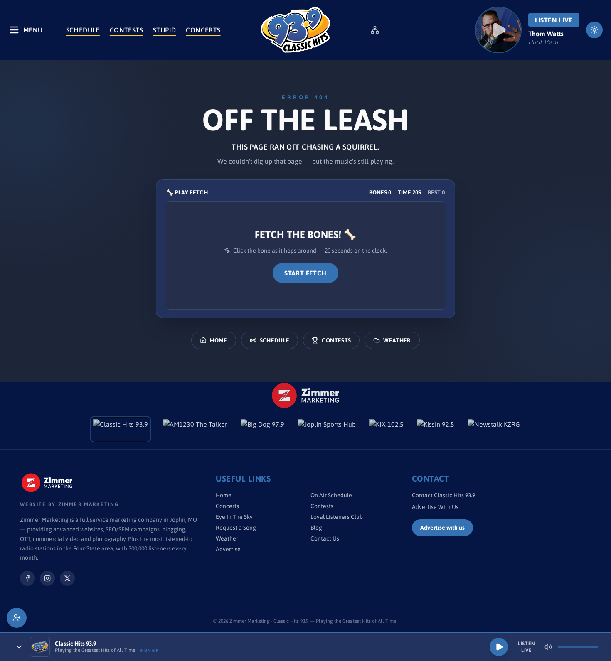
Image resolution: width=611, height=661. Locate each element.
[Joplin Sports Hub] (327, 429)
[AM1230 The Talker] (195, 429)
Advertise (228, 549)
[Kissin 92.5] (435, 429)
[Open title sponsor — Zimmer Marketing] (306, 395)
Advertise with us (442, 527)
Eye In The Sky (234, 517)
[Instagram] (47, 578)
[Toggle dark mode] (594, 30)
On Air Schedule (331, 495)
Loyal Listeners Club (336, 517)
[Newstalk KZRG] (494, 429)
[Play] (499, 647)
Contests (126, 30)
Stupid (164, 30)
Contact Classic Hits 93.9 (443, 495)
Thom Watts (546, 33)
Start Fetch (305, 273)
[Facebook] (27, 578)
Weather (397, 340)
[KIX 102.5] (386, 429)
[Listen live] (498, 30)
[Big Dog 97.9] (262, 429)
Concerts (203, 30)
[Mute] (548, 647)
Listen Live (554, 20)
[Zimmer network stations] (374, 29)
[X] (67, 578)
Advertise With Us (435, 507)
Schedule (83, 30)
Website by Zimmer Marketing (69, 504)
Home (218, 340)
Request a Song (236, 527)
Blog (316, 527)
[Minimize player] (19, 647)
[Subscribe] (17, 618)
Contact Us (324, 538)
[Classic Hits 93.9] (295, 30)
